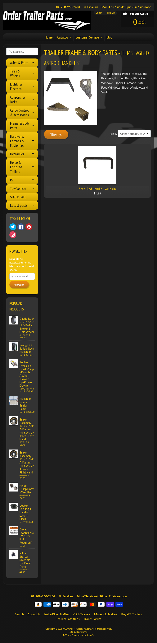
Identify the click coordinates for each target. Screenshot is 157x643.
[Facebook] (20, 226)
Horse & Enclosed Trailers (16, 167)
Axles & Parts (19, 62)
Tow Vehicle (18, 188)
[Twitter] (12, 226)
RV (11, 180)
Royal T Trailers (131, 614)
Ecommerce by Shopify (83, 635)
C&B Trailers (81, 614)
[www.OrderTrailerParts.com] (47, 20)
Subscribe (19, 285)
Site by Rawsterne (78, 632)
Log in (99, 13)
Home (49, 37)
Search (19, 614)
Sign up (111, 13)
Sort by (113, 133)
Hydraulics (17, 153)
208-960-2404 (68, 7)
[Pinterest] (28, 226)
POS (65, 635)
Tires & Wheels (15, 73)
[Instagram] (12, 234)
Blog (109, 37)
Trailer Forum (92, 619)
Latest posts (18, 205)
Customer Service (87, 37)
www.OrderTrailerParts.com (77, 628)
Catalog (62, 37)
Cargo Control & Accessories (19, 112)
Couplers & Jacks (17, 99)
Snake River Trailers (57, 614)
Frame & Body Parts (19, 125)
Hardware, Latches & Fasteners (17, 141)
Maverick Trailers (106, 614)
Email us (91, 7)
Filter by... (56, 134)
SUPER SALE (18, 196)
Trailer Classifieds (68, 619)
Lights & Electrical (16, 86)
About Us (33, 614)
